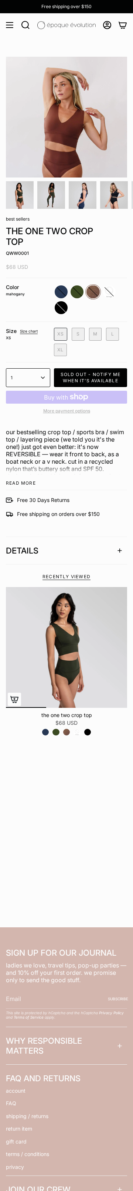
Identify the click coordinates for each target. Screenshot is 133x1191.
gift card (16, 1141)
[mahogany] (66, 732)
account (15, 1091)
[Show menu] (9, 25)
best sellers (18, 219)
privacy (15, 1167)
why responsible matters (44, 1045)
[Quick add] (14, 699)
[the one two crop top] (66, 647)
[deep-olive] (55, 732)
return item (19, 1128)
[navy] (45, 732)
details (22, 550)
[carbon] (77, 732)
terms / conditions (27, 1154)
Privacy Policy (111, 1013)
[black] (87, 732)
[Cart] (122, 25)
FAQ (11, 1103)
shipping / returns (27, 1116)
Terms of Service (29, 1017)
